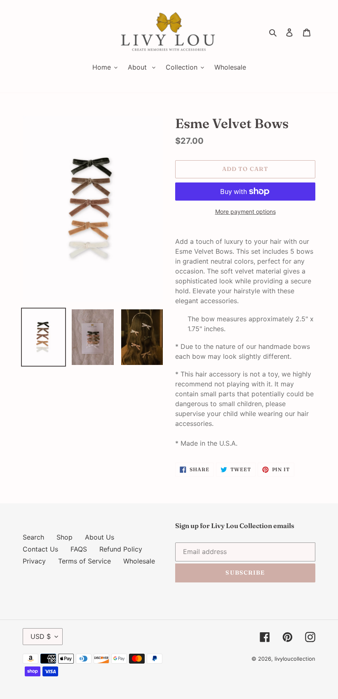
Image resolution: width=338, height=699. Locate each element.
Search (33, 537)
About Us (99, 537)
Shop (64, 537)
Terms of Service (84, 561)
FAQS (78, 549)
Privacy (34, 561)
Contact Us (40, 549)
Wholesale (139, 561)
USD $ (41, 636)
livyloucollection (295, 658)
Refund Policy (120, 549)
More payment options (245, 211)
